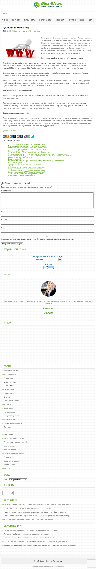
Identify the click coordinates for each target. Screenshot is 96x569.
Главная (5, 20)
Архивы (5, 480)
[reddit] (18, 136)
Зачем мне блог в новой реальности (21, 175)
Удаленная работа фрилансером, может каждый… (27, 151)
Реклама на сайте (86, 20)
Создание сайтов (10, 457)
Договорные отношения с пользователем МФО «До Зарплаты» (52, 545)
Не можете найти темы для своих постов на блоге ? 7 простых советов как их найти (40, 156)
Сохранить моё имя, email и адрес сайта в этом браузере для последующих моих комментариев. (37, 239)
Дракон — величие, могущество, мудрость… (32, 534)
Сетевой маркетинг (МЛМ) (14, 453)
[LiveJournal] (21, 136)
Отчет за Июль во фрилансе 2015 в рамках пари (26, 144)
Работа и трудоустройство (14, 438)
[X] (14, 136)
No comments (35, 31)
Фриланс (23, 31)
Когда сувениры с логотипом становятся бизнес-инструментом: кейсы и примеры (35, 512)
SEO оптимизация (11, 371)
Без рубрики (8, 378)
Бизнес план (9, 386)
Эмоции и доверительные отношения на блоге (25, 169)
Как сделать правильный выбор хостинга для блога (27, 149)
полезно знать (60, 20)
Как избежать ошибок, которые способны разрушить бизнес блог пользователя (38, 154)
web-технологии (10, 374)
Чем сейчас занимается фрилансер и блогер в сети (27, 148)
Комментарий (6, 190)
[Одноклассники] (7, 136)
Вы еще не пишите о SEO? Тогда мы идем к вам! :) (27, 172)
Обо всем (7, 427)
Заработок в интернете (12, 401)
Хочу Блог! (12, 166)
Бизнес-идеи (9, 393)
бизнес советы (29, 20)
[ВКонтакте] (4, 136)
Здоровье (7, 404)
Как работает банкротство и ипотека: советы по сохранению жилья (29, 519)
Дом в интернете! (14, 159)
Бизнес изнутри (10, 382)
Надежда (7, 530)
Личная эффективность (13, 423)
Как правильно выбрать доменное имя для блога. (26, 170)
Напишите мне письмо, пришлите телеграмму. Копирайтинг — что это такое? (37, 161)
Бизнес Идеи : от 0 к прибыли (51, 561)
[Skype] (32, 136)
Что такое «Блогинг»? (16, 162)
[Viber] (25, 136)
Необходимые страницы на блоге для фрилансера (27, 167)
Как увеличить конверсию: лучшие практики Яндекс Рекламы (27, 508)
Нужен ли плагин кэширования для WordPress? (36, 538)
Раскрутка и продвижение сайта (16, 442)
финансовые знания (11, 461)
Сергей (6, 542)
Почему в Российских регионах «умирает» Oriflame (37, 530)
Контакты (72, 20)
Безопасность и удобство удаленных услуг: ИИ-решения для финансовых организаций (37, 516)
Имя (3, 212)
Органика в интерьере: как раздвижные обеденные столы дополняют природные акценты (38, 504)
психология (8, 435)
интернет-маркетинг (11, 416)
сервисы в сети (10, 450)
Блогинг (17, 31)
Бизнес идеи (16, 20)
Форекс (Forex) (9, 465)
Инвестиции (8, 408)
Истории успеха (10, 420)
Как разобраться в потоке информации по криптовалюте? (29, 152)
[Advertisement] (48, 344)
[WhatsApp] (28, 136)
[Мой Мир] (11, 136)
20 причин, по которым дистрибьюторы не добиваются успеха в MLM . (43, 542)
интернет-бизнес (45, 20)
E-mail (4, 220)
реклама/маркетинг (11, 446)
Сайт (3, 228)
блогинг (7, 131)
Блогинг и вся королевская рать (20, 157)
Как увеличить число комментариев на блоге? (25, 174)
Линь (6, 534)
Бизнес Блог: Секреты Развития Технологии (24, 164)
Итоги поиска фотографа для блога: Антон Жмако (27, 146)
